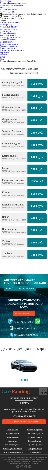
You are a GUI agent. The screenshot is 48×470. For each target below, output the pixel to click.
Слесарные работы (8, 29)
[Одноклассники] (22, 466)
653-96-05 (8, 9)
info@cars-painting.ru (26, 328)
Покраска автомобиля (10, 22)
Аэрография (5, 31)
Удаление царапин (8, 46)
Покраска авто (12, 430)
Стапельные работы (9, 44)
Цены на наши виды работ (12, 5)
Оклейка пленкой (8, 40)
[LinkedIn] (30, 466)
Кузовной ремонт (8, 33)
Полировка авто (7, 48)
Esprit (24, 379)
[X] (26, 466)
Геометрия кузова (8, 24)
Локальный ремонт (8, 27)
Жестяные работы (8, 35)
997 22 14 (8, 12)
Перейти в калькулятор (20, 288)
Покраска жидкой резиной (12, 50)
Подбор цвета (6, 42)
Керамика (4, 52)
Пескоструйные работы (10, 37)
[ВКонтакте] (18, 466)
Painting (15, 391)
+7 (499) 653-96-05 (24, 416)
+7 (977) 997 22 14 (24, 321)
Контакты (4, 7)
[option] (24, 170)
